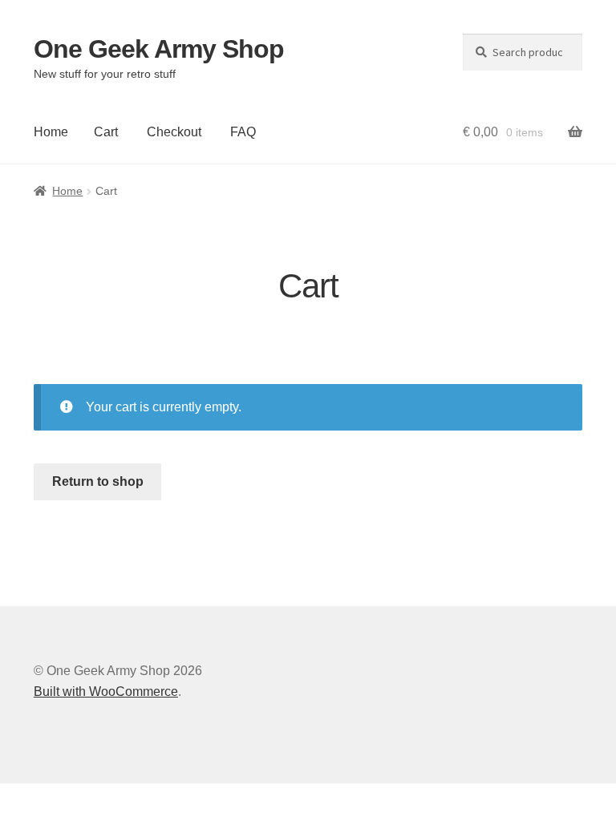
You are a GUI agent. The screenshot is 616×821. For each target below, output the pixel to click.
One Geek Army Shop (159, 48)
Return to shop (98, 481)
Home (51, 132)
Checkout (174, 132)
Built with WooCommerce (106, 691)
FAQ (243, 132)
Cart (106, 132)
